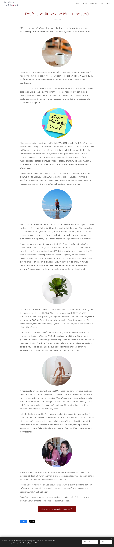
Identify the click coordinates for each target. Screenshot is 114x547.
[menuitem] (77, 3)
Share (24, 521)
